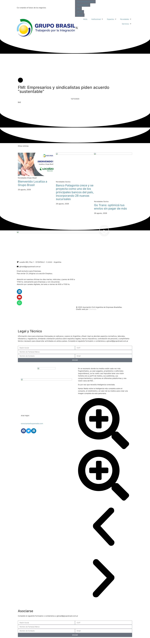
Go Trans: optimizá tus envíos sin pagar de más (110, 206)
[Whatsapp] (19, 302)
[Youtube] (19, 297)
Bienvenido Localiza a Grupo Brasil (32, 183)
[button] (76, 28)
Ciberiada (92, 309)
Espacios (110, 19)
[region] (75, 320)
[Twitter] (28, 430)
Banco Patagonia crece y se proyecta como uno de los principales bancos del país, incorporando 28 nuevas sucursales (75, 192)
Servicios (125, 24)
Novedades (124, 19)
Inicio (85, 19)
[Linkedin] (19, 291)
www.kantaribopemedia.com (32, 423)
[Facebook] (23, 430)
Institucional (96, 19)
